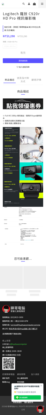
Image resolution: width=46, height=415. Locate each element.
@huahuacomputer (18, 344)
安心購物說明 (22, 378)
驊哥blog (6, 382)
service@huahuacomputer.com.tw (25, 325)
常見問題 (20, 382)
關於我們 (5, 378)
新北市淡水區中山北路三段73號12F (23, 328)
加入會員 (35, 374)
